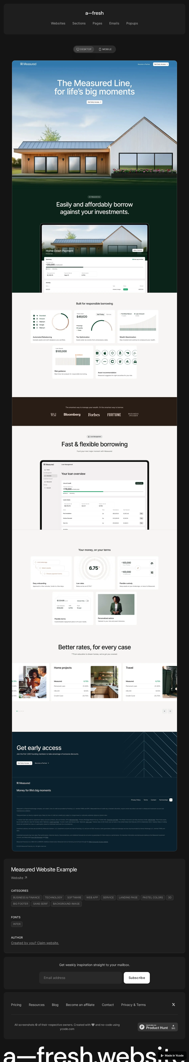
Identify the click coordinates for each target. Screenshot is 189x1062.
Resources (36, 1005)
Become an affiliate (80, 1005)
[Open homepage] (94, 13)
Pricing (16, 1005)
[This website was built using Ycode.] (172, 1055)
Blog (55, 1005)
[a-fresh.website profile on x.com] (173, 1004)
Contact (108, 1005)
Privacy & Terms (133, 1005)
